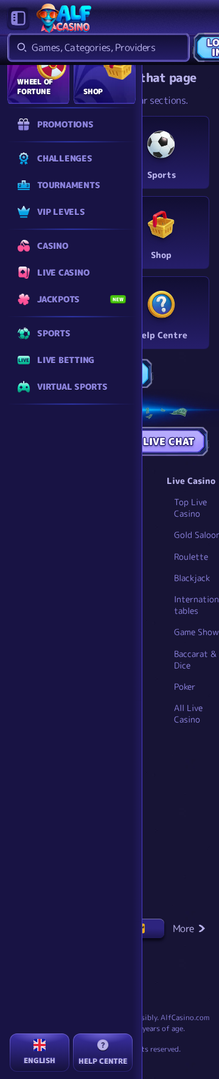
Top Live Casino (190, 507)
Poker (184, 686)
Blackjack (192, 578)
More (183, 928)
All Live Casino (188, 713)
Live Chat (169, 441)
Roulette (191, 556)
